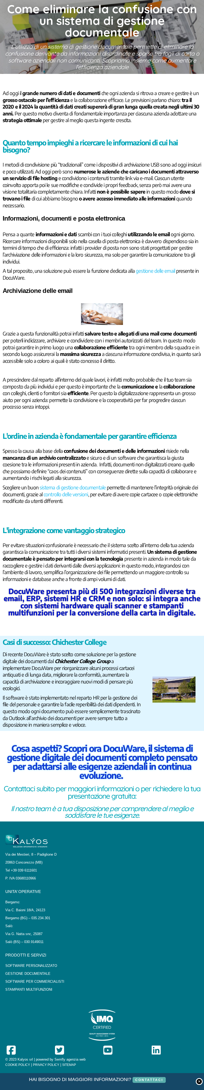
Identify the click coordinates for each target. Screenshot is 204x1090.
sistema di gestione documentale (73, 487)
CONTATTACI (149, 1080)
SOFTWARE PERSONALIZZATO (31, 966)
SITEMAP (69, 1065)
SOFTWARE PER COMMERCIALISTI (34, 982)
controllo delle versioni (66, 494)
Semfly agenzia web (70, 1059)
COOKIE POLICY (17, 1065)
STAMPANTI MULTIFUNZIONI (28, 989)
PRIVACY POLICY (46, 1065)
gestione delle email (155, 270)
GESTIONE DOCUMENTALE (27, 974)
